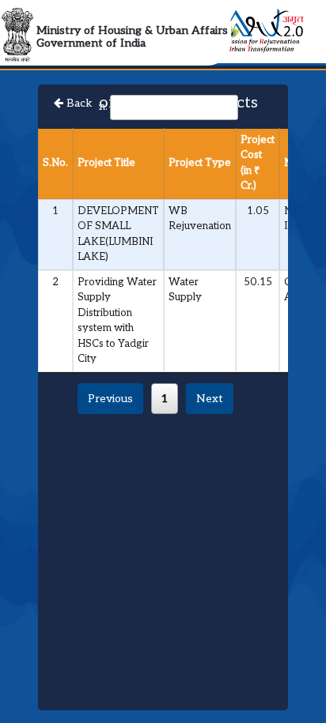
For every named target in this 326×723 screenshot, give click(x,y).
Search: (90, 106)
